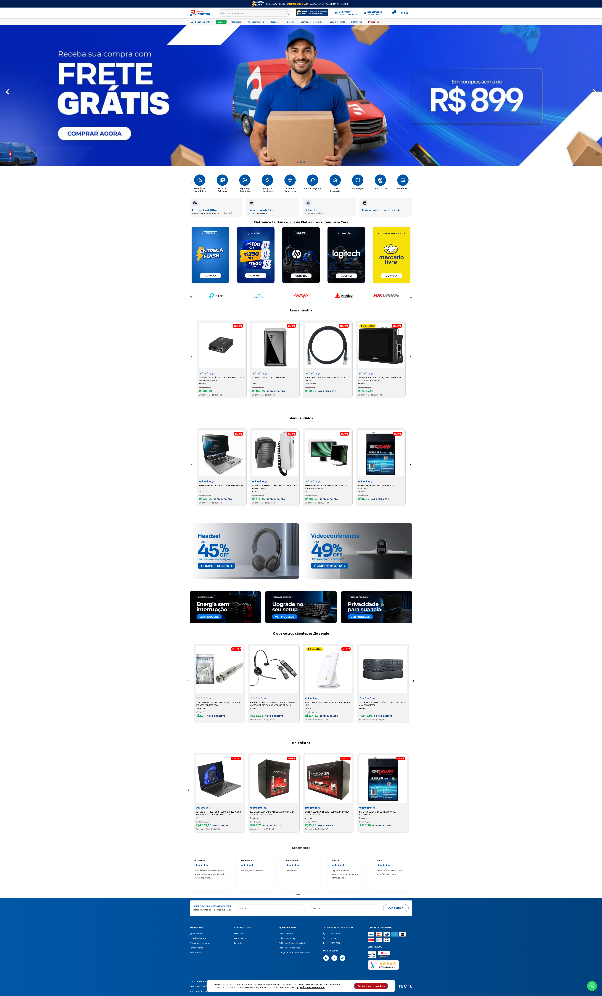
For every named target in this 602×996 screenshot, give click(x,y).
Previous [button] (191, 297)
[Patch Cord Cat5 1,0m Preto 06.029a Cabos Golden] (328, 345)
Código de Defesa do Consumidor (294, 952)
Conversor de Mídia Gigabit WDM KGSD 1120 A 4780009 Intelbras (221, 378)
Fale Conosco (196, 952)
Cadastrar (395, 908)
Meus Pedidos (241, 938)
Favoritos (238, 943)
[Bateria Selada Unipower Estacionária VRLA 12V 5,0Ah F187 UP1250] (274, 779)
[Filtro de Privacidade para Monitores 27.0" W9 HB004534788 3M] (328, 453)
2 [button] (301, 162)
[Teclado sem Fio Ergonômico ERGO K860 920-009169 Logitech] (383, 669)
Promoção (373, 21)
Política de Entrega (287, 938)
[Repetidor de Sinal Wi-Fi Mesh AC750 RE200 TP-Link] (328, 669)
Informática (236, 21)
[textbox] (254, 13)
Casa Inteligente (337, 21)
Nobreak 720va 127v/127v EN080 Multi (270, 377)
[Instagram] (334, 958)
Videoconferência (256, 21)
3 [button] (304, 162)
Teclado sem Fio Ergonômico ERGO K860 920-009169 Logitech (381, 703)
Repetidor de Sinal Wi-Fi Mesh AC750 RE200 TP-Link (327, 703)
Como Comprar (286, 933)
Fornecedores (196, 947)
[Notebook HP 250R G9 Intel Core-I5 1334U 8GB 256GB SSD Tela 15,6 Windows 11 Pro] (219, 779)
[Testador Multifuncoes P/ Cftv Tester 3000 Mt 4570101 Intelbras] (381, 345)
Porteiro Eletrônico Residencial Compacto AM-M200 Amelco (274, 486)
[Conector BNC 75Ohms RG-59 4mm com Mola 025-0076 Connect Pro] (219, 669)
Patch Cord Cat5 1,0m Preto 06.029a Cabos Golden (326, 378)
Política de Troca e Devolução (292, 943)
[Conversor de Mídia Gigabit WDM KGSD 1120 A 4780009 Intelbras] (222, 345)
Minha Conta (240, 933)
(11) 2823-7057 (333, 943)
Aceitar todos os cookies (371, 986)
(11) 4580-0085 (333, 938)
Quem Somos (196, 933)
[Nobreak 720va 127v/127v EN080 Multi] (275, 345)
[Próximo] (411, 181)
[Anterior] (190, 181)
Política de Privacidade (312, 987)
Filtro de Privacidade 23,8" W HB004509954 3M (221, 485)
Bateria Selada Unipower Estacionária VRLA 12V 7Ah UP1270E (327, 812)
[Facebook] (326, 958)
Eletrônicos (356, 21)
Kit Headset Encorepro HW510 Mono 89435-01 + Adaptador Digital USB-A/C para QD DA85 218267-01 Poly (273, 703)
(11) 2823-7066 (333, 933)
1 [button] (298, 162)
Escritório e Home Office (312, 21)
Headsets (275, 21)
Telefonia (290, 21)
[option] (301, 95)
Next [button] (410, 297)
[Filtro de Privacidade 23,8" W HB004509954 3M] (222, 453)
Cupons (221, 21)
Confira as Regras (337, 3)
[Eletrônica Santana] (200, 12)
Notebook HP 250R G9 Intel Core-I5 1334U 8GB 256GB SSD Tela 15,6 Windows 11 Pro (218, 812)
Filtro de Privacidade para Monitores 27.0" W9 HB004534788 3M (326, 486)
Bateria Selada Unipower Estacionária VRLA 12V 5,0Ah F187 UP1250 (272, 812)
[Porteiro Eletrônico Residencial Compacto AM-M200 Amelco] (275, 453)
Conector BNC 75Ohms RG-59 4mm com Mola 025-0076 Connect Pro (218, 703)
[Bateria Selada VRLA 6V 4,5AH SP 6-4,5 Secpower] (381, 453)
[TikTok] (342, 958)
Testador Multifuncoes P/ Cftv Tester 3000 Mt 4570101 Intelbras (379, 378)
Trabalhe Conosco (198, 938)
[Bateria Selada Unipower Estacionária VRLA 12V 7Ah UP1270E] (328, 779)
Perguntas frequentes (200, 943)
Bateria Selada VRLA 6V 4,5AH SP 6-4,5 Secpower (376, 486)
